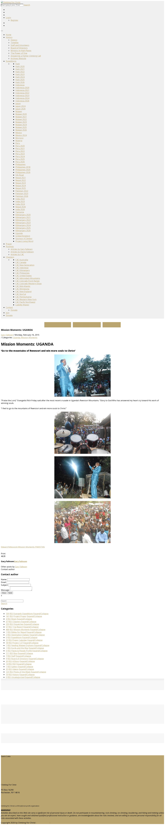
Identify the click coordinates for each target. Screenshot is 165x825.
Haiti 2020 (20, 66)
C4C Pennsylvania (23, 297)
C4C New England (23, 291)
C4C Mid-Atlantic (22, 286)
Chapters (10, 257)
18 (7, 642)
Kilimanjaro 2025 (23, 228)
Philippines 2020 (22, 169)
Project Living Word (24, 241)
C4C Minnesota (22, 289)
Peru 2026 (20, 161)
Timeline (14, 42)
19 (7, 674)
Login (8, 17)
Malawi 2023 (21, 122)
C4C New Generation (24, 265)
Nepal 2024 (20, 185)
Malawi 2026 (21, 130)
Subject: (4, 585)
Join (7, 312)
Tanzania (19, 212)
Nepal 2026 (20, 206)
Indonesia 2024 (22, 98)
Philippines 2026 (22, 172)
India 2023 (20, 201)
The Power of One (19, 53)
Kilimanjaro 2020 (23, 214)
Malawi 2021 (21, 116)
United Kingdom (22, 236)
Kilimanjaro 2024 (23, 225)
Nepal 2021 (20, 177)
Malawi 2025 (21, 127)
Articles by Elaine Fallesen (22, 251)
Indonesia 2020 (22, 87)
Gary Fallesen (7, 335)
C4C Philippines (22, 273)
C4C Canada (20, 262)
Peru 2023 (20, 154)
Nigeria (18, 140)
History (9, 37)
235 (7, 624)
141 (7, 616)
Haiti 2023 (20, 74)
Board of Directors (19, 48)
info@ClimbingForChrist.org (13, 801)
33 (7, 669)
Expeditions (11, 61)
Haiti (17, 63)
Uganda (19, 233)
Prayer (9, 244)
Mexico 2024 (21, 135)
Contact (9, 307)
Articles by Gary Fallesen (21, 249)
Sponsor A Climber (23, 238)
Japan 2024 (20, 106)
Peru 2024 (20, 156)
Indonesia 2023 (22, 95)
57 (7, 627)
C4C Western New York (25, 299)
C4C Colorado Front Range (27, 281)
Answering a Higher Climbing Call (26, 56)
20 (7, 661)
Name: (4, 579)
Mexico (18, 132)
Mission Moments (29, 337)
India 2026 (20, 209)
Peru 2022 (20, 151)
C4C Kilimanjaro (22, 270)
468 (7, 629)
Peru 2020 (20, 146)
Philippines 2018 (22, 167)
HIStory (6, 764)
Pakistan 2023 (21, 193)
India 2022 (20, 199)
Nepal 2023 (20, 183)
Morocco (19, 138)
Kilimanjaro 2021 (23, 217)
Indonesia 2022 (22, 93)
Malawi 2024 (21, 124)
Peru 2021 (20, 148)
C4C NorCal (20, 294)
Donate (14, 310)
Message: (5, 590)
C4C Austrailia (21, 259)
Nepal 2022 (20, 180)
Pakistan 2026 (21, 196)
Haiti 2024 (20, 77)
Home (8, 34)
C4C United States (23, 275)
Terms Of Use (43, 822)
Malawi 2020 (21, 114)
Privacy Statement (59, 822)
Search (27, 5)
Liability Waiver (22, 304)
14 (7, 664)
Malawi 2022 (21, 119)
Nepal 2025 (20, 188)
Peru (17, 143)
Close (4, 593)
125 (7, 672)
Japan (18, 103)
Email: (3, 582)
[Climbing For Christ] (10, 2)
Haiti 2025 (20, 79)
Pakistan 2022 (21, 191)
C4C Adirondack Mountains (27, 278)
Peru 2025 (20, 159)
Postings (10, 246)
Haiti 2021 (20, 69)
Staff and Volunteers (20, 45)
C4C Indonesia (21, 267)
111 (7, 653)
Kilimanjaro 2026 (23, 230)
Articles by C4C (17, 254)
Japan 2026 (20, 108)
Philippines (20, 164)
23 (7, 640)
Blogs (5, 772)
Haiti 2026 (20, 82)
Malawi (18, 111)
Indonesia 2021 (22, 90)
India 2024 (20, 204)
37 (7, 621)
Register (14, 20)
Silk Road (19, 175)
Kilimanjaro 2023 (23, 222)
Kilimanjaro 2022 (23, 220)
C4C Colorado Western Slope (28, 283)
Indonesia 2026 (22, 101)
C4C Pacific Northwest (25, 302)
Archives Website (18, 58)
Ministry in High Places (21, 50)
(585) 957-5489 (7, 797)
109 (7, 613)
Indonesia (19, 85)
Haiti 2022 (20, 71)
